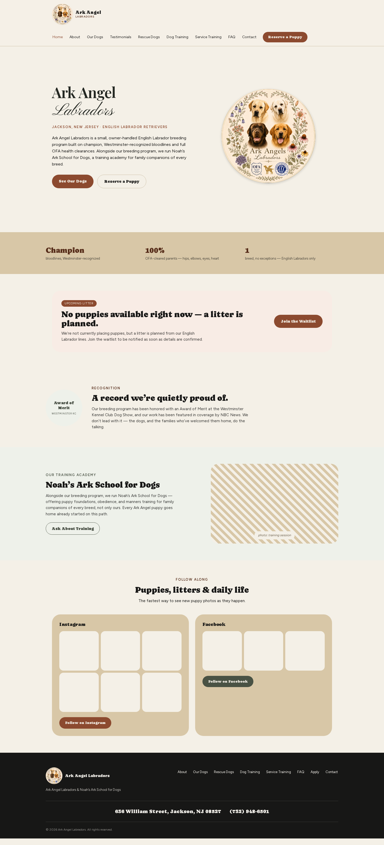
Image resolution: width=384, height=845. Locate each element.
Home (58, 37)
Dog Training (177, 37)
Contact (249, 37)
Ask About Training (73, 528)
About (74, 37)
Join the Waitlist (298, 321)
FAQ (231, 37)
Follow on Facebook (228, 681)
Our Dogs (95, 37)
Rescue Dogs (149, 37)
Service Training (208, 37)
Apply (315, 772)
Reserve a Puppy (285, 37)
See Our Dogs (73, 181)
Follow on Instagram (85, 723)
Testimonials (120, 37)
